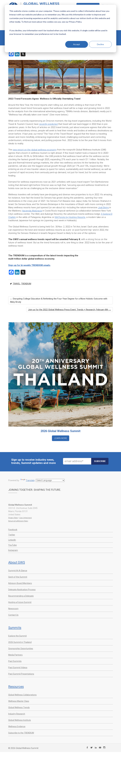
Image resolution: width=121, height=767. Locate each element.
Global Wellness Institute (19, 720)
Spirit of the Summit (17, 577)
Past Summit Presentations (21, 674)
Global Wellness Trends (19, 707)
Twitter (11, 535)
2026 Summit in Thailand (20, 642)
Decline (100, 44)
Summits (14, 628)
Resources (16, 686)
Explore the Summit (17, 636)
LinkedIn (12, 540)
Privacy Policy (13, 518)
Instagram (13, 550)
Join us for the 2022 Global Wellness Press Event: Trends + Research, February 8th (69, 309)
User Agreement (25, 518)
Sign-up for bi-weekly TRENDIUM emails (29, 265)
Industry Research (16, 714)
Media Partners (15, 655)
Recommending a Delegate (21, 596)
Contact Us (13, 615)
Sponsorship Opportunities (20, 648)
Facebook (12, 529)
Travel (16, 283)
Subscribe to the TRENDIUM (21, 733)
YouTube (12, 545)
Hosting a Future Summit (19, 602)
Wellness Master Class (18, 701)
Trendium (26, 283)
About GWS (16, 562)
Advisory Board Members (20, 583)
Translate (30, 480)
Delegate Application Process (22, 589)
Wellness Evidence (16, 726)
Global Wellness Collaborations (22, 695)
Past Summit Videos (17, 667)
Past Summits (15, 661)
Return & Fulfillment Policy (18, 521)
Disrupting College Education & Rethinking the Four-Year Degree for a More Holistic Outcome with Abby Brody (58, 300)
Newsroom (13, 608)
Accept (76, 44)
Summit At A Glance (17, 570)
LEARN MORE (60, 438)
